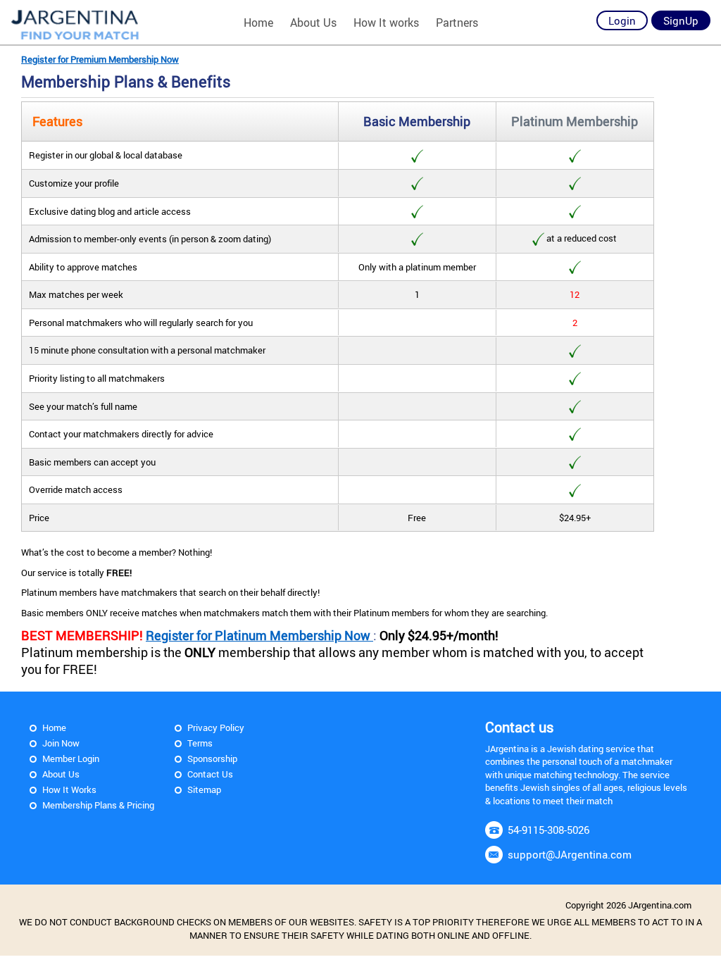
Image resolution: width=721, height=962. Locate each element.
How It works (386, 22)
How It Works (69, 789)
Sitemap (204, 789)
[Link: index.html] (76, 23)
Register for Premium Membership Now (100, 59)
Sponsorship (212, 758)
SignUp (680, 20)
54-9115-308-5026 (548, 830)
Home (258, 22)
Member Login (70, 758)
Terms (200, 743)
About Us (313, 22)
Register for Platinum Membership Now (259, 635)
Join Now (61, 743)
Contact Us (210, 774)
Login (622, 20)
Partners (457, 22)
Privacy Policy (215, 727)
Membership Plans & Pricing (98, 805)
